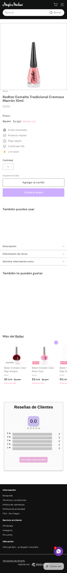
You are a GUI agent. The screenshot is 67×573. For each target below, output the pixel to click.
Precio (6, 115)
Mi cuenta (7, 535)
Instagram (7, 530)
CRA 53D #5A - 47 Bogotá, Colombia (20, 547)
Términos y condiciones (14, 500)
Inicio (5, 91)
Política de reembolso (13, 504)
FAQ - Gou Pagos (11, 513)
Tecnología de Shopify (14, 561)
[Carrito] (55, 4)
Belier (19, 336)
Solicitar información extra (18, 261)
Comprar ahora (33, 192)
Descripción (9, 246)
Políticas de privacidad (14, 509)
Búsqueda (8, 495)
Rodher (6, 106)
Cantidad (8, 160)
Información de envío (15, 254)
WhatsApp (8, 526)
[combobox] (33, 12)
